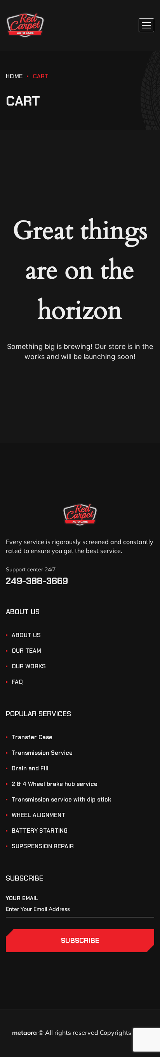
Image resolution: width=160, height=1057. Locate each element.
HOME (14, 76)
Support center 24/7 (31, 569)
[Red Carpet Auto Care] (25, 25)
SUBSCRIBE (80, 940)
